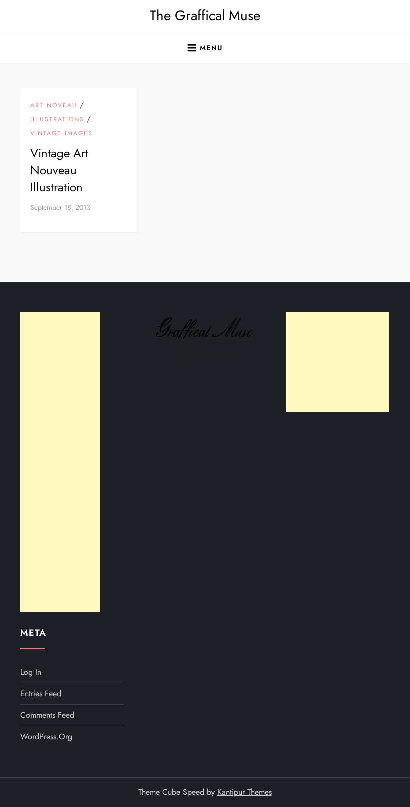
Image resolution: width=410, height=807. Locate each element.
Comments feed (47, 715)
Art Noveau (54, 106)
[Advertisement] (60, 462)
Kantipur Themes (245, 792)
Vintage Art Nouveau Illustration (59, 170)
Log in (31, 672)
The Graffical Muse (205, 16)
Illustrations (57, 120)
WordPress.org (46, 736)
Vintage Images (61, 134)
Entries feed (41, 694)
